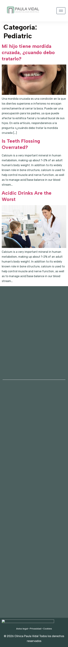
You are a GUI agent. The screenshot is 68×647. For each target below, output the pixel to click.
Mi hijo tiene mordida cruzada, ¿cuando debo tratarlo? (28, 52)
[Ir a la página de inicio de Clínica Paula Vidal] (23, 15)
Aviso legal (22, 628)
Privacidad (35, 628)
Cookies (47, 628)
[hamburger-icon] (60, 10)
